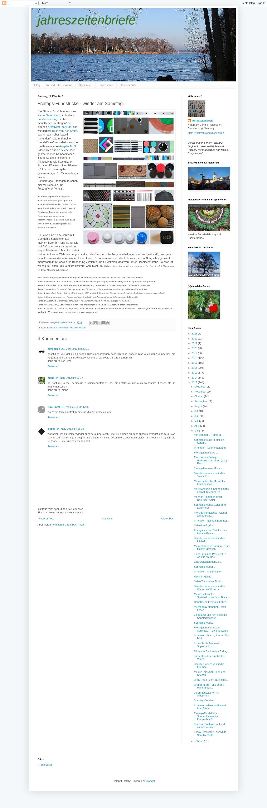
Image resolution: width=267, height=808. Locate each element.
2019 (194, 353)
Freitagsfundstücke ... (206, 452)
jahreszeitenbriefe (87, 20)
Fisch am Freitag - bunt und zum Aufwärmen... (209, 726)
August (198, 406)
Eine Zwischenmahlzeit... (208, 561)
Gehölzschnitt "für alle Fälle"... (211, 602)
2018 (194, 358)
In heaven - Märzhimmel (207, 571)
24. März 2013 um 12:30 (75, 406)
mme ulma (54, 348)
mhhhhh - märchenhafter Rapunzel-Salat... (208, 498)
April (197, 425)
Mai (196, 420)
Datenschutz (128, 85)
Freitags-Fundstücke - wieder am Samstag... (210, 514)
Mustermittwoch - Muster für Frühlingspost (209, 483)
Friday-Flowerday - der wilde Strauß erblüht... (210, 733)
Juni (197, 416)
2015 (194, 372)
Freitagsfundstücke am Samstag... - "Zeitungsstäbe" (211, 629)
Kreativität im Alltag (59, 126)
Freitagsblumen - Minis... (208, 468)
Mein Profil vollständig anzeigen (206, 133)
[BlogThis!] (95, 323)
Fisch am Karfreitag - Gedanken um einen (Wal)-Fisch (211, 460)
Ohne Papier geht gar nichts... (211, 679)
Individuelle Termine (59, 85)
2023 (194, 333)
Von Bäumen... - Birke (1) (208, 434)
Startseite (107, 518)
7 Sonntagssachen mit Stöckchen (206, 694)
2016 (194, 367)
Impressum (106, 85)
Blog (37, 85)
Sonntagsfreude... (204, 622)
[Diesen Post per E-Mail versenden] (91, 323)
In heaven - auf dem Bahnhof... (211, 520)
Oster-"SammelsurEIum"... (208, 581)
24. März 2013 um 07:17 (69, 377)
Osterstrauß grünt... (204, 525)
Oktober (199, 396)
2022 (194, 338)
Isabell (51, 428)
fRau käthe (54, 406)
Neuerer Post (46, 518)
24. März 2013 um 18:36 (70, 428)
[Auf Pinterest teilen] (107, 323)
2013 (194, 382)
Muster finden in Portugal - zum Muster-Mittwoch (211, 548)
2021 (194, 343)
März (197, 430)
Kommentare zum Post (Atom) (68, 524)
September (201, 401)
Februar (199, 741)
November (200, 391)
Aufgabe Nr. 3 (67, 146)
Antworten (53, 366)
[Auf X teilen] (99, 323)
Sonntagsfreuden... (204, 566)
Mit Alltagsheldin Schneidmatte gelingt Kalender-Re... (211, 490)
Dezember (200, 386)
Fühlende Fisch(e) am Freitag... (211, 651)
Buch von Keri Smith (64, 130)
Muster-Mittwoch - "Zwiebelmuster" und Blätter (211, 596)
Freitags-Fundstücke (57, 327)
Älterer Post (167, 518)
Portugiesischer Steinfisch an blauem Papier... (210, 532)
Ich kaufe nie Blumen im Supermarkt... (207, 645)
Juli (196, 411)
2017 (194, 362)
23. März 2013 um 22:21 (75, 348)
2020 (194, 348)
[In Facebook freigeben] (103, 323)
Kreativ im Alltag (78, 327)
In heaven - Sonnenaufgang (210, 447)
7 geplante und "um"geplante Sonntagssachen (210, 616)
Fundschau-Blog (47, 119)
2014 (194, 377)
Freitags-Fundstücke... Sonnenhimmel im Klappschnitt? (206, 716)
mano (51, 377)
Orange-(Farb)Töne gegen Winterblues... (209, 686)
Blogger (150, 781)
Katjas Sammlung (48, 115)
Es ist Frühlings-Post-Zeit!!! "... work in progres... (210, 556)
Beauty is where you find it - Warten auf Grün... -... (209, 588)
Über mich (85, 85)
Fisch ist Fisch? (202, 576)
